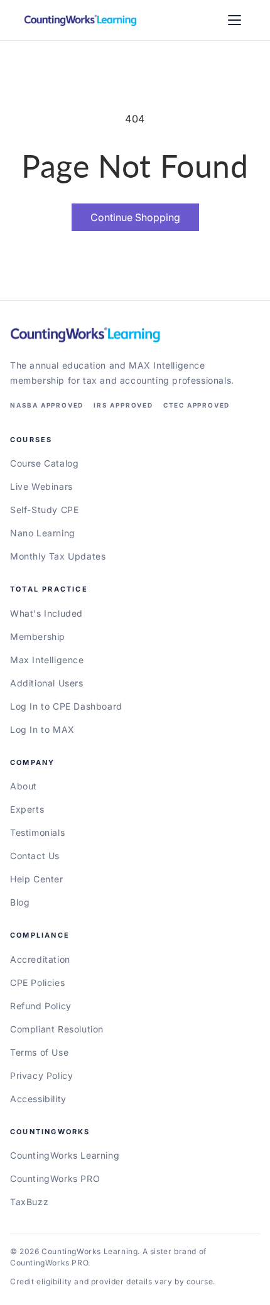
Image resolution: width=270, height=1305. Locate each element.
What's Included (46, 613)
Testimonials (37, 832)
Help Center (36, 879)
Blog (20, 902)
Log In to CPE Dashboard (66, 706)
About (23, 786)
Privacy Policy (41, 1075)
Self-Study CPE (44, 509)
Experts (27, 809)
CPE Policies (37, 982)
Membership (37, 636)
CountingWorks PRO (55, 1178)
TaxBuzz (29, 1201)
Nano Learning (42, 533)
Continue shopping (135, 217)
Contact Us (35, 855)
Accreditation (40, 959)
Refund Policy (41, 1005)
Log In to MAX (42, 729)
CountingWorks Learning (64, 1155)
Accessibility (38, 1098)
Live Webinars (41, 486)
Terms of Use (39, 1052)
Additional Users (47, 683)
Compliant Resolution (57, 1029)
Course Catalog (44, 463)
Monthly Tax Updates (57, 556)
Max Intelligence (47, 659)
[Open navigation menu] (235, 20)
